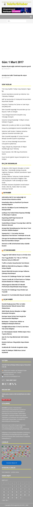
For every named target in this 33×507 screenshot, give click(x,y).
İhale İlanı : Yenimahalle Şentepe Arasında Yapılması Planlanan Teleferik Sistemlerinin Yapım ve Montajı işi (16, 172)
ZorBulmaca (11, 427)
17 (20, 492)
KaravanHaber (14, 413)
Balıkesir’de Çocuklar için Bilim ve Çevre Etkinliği (16, 125)
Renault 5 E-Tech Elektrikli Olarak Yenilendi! (16, 295)
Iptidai (24, 415)
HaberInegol (5, 419)
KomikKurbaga (14, 425)
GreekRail (25, 434)
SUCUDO (4, 408)
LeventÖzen (22, 409)
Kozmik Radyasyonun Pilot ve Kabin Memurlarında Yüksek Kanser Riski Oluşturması (13, 306)
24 (20, 495)
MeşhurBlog (19, 429)
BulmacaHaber (15, 421)
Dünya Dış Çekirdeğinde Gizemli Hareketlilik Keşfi (16, 128)
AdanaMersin (21, 411)
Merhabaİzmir (6, 413)
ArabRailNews (6, 434)
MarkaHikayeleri (6, 421)
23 (16, 495)
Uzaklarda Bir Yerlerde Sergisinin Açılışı (14, 347)
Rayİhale (13, 429)
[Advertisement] (16, 42)
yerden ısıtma (15, 472)
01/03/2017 (7, 69)
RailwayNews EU (6, 438)
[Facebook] (3, 384)
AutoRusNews (19, 436)
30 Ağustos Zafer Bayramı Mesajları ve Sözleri (15, 168)
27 (4, 498)
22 (12, 495)
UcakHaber (12, 415)
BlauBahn (20, 432)
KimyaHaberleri (14, 409)
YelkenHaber (22, 413)
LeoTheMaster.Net (13, 417)
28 (8, 498)
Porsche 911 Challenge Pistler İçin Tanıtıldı (16, 276)
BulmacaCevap (6, 425)
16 (16, 492)
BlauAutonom (18, 434)
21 (8, 495)
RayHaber (7, 193)
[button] (30, 16)
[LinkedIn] (10, 384)
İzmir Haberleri (6, 472)
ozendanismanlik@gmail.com (12, 376)
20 (4, 495)
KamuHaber (5, 415)
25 (24, 495)
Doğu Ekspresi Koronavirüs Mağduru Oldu (14, 178)
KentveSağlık (19, 427)
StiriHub (10, 436)
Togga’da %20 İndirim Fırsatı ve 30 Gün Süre (16, 255)
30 (16, 498)
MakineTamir (19, 415)
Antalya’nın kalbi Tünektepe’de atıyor (14, 75)
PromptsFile (26, 436)
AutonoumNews (12, 432)
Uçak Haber (8, 299)
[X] (8, 384)
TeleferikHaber (17, 408)
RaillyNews (5, 432)
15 (12, 492)
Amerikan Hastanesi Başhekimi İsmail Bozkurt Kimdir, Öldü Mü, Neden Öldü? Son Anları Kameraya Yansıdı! (15, 187)
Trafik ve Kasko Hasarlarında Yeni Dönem (15, 263)
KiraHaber (20, 419)
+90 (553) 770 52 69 (9, 374)
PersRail (12, 434)
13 (4, 492)
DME (14, 436)
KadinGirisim (5, 411)
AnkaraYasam (13, 411)
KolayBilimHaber (23, 417)
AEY (24, 419)
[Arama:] (16, 21)
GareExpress (26, 432)
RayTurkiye (5, 427)
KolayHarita (22, 425)
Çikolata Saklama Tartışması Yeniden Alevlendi (15, 176)
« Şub (3, 500)
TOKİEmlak (26, 429)
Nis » (7, 500)
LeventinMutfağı (6, 429)
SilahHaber (5, 417)
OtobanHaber (13, 419)
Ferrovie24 (5, 436)
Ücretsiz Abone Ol (11, 463)
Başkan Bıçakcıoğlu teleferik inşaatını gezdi (16, 66)
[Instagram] (5, 384)
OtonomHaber (9, 250)
